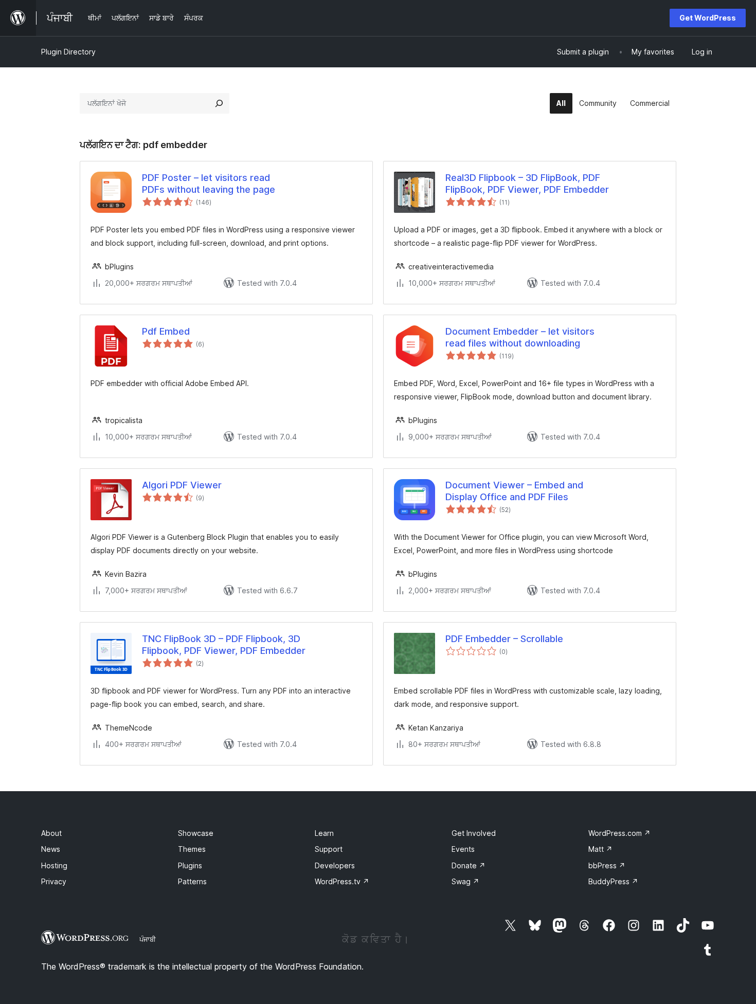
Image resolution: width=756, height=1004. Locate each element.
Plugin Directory (68, 51)
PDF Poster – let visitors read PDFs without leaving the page (208, 183)
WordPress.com (619, 833)
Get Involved (474, 833)
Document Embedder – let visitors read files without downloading (520, 337)
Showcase (195, 833)
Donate (468, 865)
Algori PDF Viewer (182, 485)
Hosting (54, 865)
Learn (324, 833)
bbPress (606, 865)
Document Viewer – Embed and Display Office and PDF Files (514, 491)
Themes (192, 849)
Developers (335, 865)
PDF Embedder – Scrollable (504, 638)
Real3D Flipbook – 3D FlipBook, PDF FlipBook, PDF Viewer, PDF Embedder (527, 183)
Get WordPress (707, 17)
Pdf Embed (166, 331)
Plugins (190, 865)
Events (463, 849)
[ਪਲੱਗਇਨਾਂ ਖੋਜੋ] (219, 103)
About (51, 833)
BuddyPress (613, 881)
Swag (465, 881)
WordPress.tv (342, 881)
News (50, 849)
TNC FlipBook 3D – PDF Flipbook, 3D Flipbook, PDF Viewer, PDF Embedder (223, 644)
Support (329, 849)
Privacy (53, 881)
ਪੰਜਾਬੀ (147, 939)
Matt (600, 849)
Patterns (192, 881)
